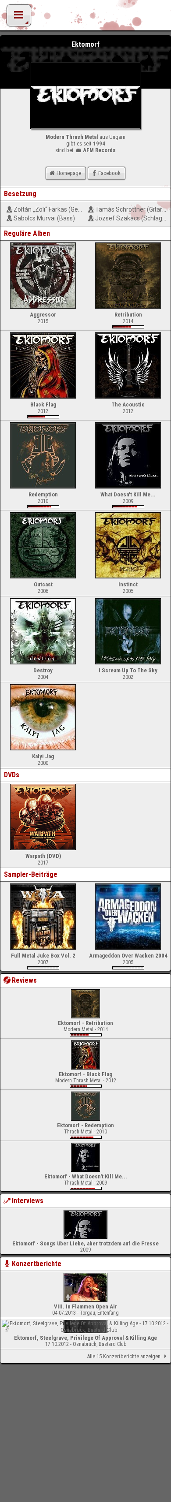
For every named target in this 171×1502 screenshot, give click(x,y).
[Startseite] (85, 17)
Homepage (69, 173)
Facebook (109, 173)
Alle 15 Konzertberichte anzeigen (123, 1356)
